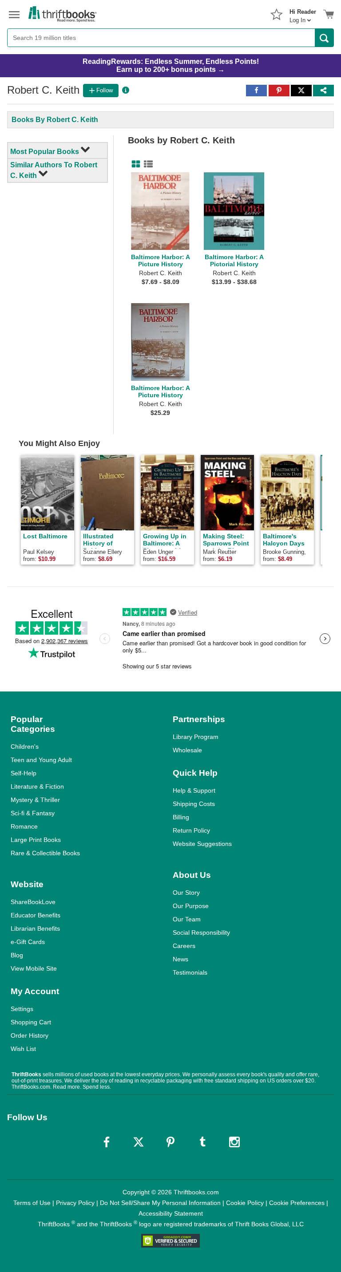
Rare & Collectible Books (45, 853)
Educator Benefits (35, 915)
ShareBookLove (33, 901)
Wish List (23, 1048)
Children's (25, 746)
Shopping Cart (31, 1022)
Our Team (187, 919)
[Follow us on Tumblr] (202, 1142)
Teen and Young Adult (41, 759)
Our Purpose (191, 905)
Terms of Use (32, 1202)
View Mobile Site (34, 968)
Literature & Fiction (37, 786)
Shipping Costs (194, 803)
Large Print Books (36, 839)
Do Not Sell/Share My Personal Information (160, 1202)
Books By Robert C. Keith (55, 119)
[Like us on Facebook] (106, 1142)
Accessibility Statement (171, 1213)
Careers (184, 945)
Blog (17, 955)
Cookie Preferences (297, 1202)
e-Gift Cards (28, 941)
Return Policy (191, 830)
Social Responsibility (201, 932)
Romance (24, 826)
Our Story (186, 892)
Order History (29, 1035)
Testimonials (190, 972)
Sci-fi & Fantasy (33, 813)
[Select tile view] (146, 164)
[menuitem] (302, 13)
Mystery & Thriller (35, 799)
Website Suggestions (202, 843)
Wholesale (187, 750)
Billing (181, 817)
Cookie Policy (245, 1202)
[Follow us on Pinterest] (170, 1142)
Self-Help (23, 773)
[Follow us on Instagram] (234, 1142)
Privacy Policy (75, 1202)
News (180, 959)
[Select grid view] (134, 164)
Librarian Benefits (35, 928)
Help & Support (194, 790)
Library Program (195, 736)
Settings (22, 1008)
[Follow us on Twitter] (138, 1142)
